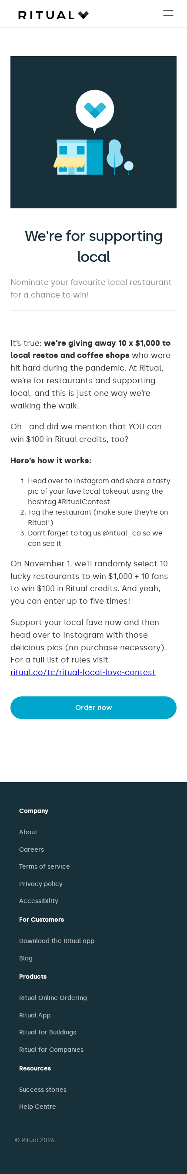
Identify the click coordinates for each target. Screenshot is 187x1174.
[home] (51, 14)
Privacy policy (41, 884)
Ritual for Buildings (47, 1032)
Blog (26, 958)
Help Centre (37, 1106)
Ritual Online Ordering (53, 998)
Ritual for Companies (51, 1050)
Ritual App (34, 1015)
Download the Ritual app (56, 941)
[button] (168, 14)
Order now (93, 707)
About (28, 832)
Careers (31, 849)
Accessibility (38, 901)
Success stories (43, 1090)
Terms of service (44, 866)
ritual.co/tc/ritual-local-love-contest (83, 672)
